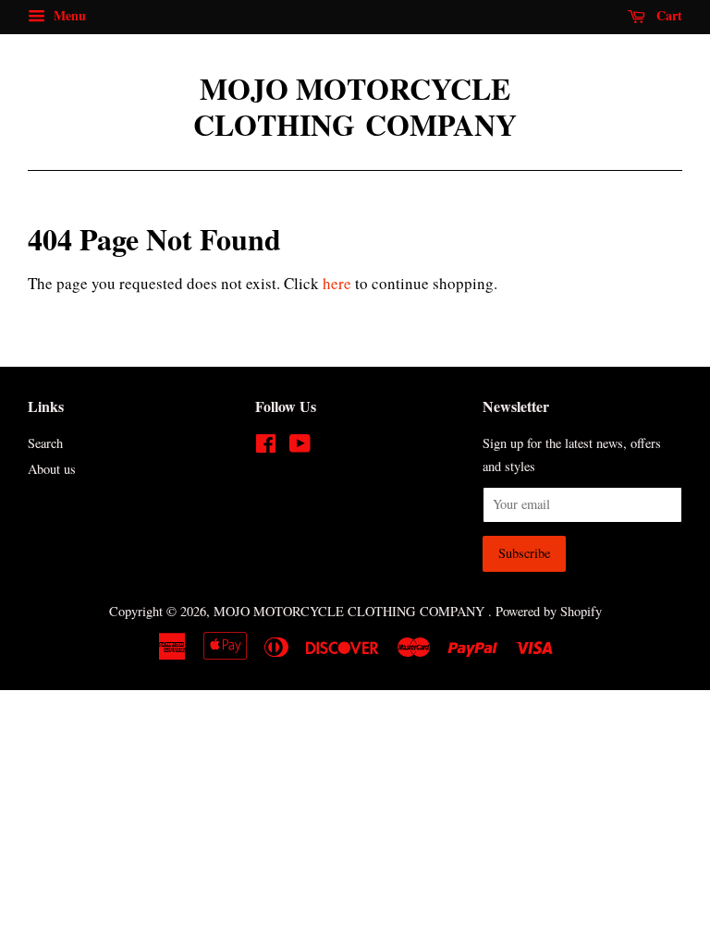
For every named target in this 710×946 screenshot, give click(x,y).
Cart (667, 15)
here (337, 283)
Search (45, 443)
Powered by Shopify (549, 611)
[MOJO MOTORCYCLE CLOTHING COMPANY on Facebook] (265, 446)
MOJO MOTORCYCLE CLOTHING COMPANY (355, 106)
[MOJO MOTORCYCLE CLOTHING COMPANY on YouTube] (300, 446)
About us (52, 469)
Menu (68, 15)
